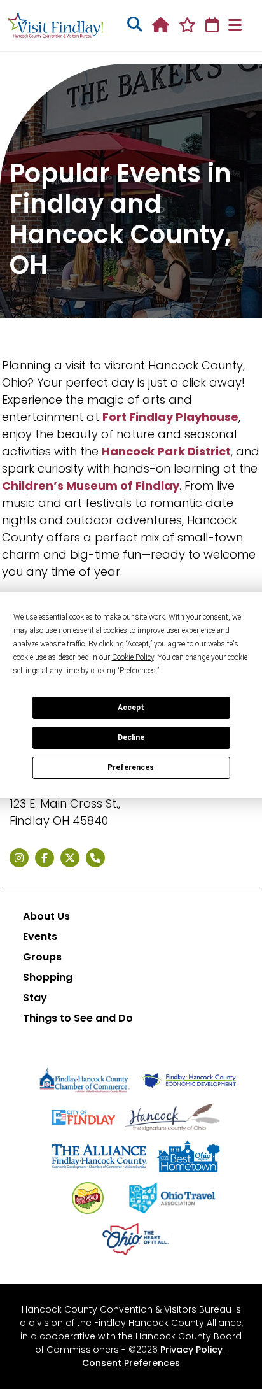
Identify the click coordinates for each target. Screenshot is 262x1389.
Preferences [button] (138, 670)
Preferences (130, 767)
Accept (131, 707)
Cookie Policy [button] (133, 657)
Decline (131, 737)
